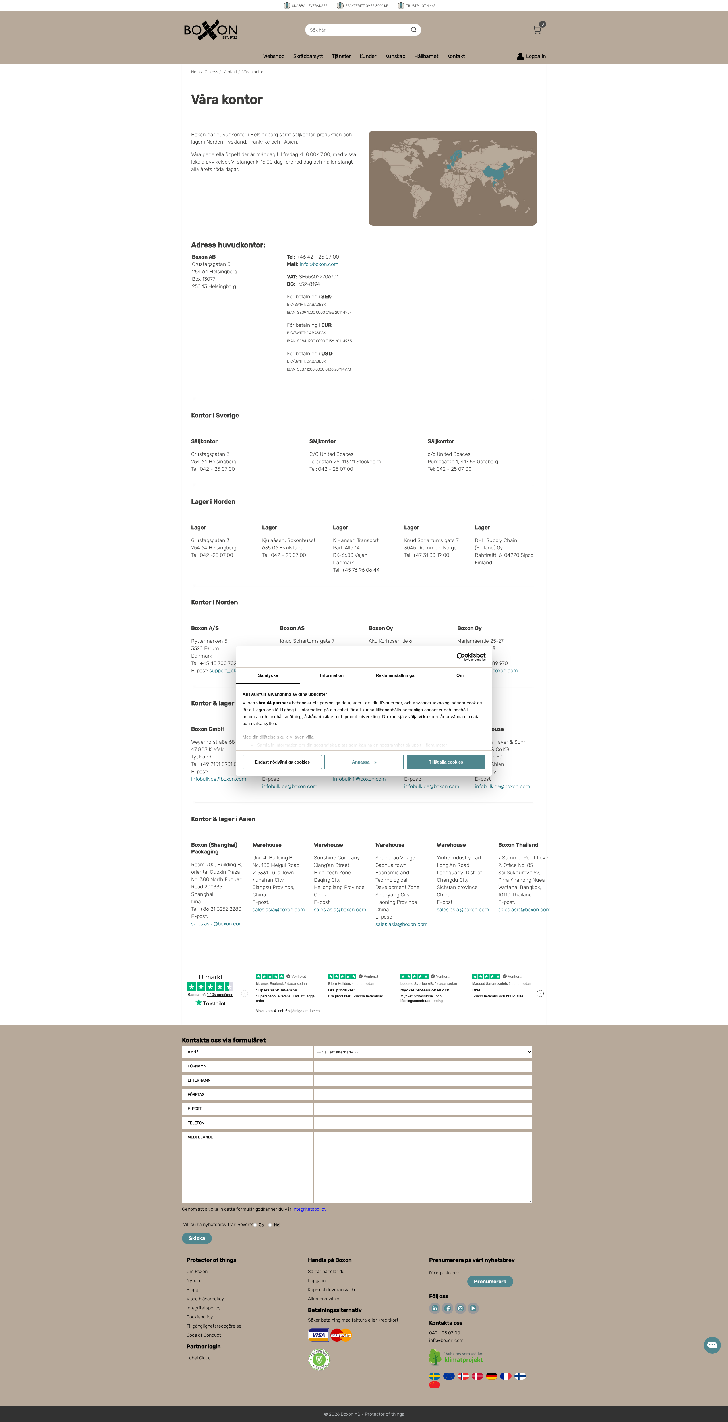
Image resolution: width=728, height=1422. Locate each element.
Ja (261, 1225)
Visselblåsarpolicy (205, 1298)
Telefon (196, 1123)
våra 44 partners (273, 702)
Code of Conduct (204, 1335)
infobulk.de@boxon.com (218, 779)
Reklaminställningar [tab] (396, 675)
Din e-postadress (444, 1272)
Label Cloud (199, 1358)
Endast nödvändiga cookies (282, 762)
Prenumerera (490, 1281)
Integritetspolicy (204, 1308)
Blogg (192, 1289)
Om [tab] (460, 675)
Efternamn (199, 1080)
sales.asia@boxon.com (217, 924)
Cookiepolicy (200, 1317)
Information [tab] (332, 675)
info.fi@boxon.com (496, 670)
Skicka (197, 1238)
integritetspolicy (309, 1209)
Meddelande (200, 1137)
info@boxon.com (319, 264)
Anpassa (360, 762)
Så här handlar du (326, 1271)
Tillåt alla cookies (446, 762)
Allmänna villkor (324, 1298)
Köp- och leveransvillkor (333, 1289)
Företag (196, 1094)
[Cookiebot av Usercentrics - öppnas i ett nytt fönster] (461, 657)
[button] (537, 30)
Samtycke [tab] (268, 675)
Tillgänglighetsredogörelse (214, 1326)
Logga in (317, 1280)
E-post (195, 1108)
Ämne (193, 1051)
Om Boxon (197, 1271)
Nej (277, 1225)
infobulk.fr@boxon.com (359, 779)
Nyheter (195, 1280)
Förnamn (197, 1066)
